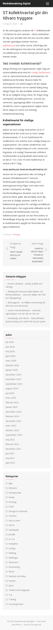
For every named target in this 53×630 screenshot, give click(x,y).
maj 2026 (10, 351)
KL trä (12, 539)
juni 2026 (10, 346)
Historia (12, 515)
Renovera (13, 562)
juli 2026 (10, 342)
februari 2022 (12, 444)
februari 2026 (12, 365)
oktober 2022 (12, 430)
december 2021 (13, 448)
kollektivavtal (9, 45)
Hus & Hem (14, 520)
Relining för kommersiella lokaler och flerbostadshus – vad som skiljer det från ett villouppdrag (26, 294)
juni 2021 (10, 453)
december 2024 (13, 411)
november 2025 (13, 379)
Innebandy (14, 529)
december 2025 (13, 374)
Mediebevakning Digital (16, 3)
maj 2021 (10, 458)
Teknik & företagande (19, 590)
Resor (12, 571)
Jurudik (12, 534)
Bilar (11, 483)
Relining (12, 552)
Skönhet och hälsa (17, 576)
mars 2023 (11, 425)
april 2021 (10, 462)
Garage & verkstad (18, 511)
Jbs (21, 23)
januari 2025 (12, 407)
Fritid (11, 506)
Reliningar (13, 557)
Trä (10, 594)
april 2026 (10, 356)
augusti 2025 (12, 388)
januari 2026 (12, 369)
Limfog (12, 548)
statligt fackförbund (40, 72)
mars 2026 (11, 360)
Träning (12, 599)
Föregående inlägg (17, 251)
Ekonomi (13, 487)
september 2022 (14, 434)
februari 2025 (12, 402)
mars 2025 (11, 397)
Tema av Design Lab (32, 624)
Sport (11, 585)
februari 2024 (12, 416)
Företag (16, 234)
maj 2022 (10, 439)
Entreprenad (15, 492)
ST (35, 30)
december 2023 (13, 421)
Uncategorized (16, 604)
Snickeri (12, 580)
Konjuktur (13, 543)
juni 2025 (10, 393)
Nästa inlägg (37, 252)
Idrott (11, 525)
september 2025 (14, 383)
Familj (11, 497)
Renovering (14, 566)
